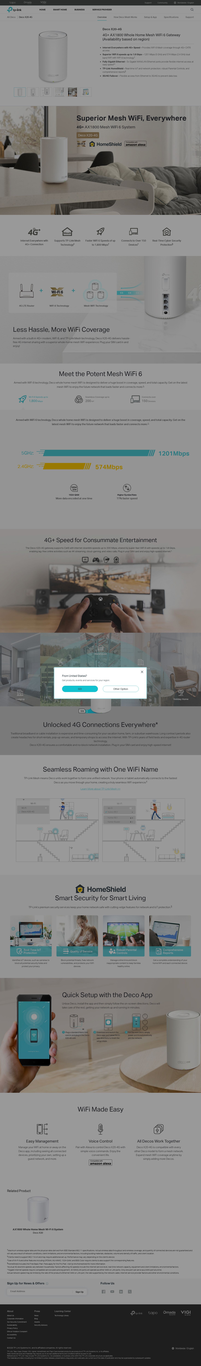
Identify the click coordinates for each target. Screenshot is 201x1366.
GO (80, 688)
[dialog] (100, 683)
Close (142, 672)
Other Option (120, 688)
